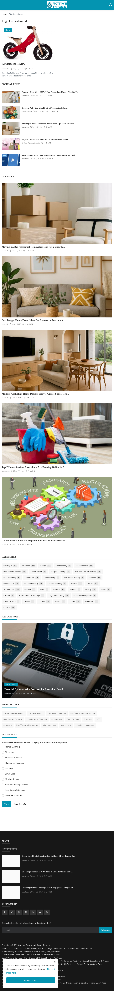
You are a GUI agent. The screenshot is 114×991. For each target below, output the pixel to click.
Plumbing (9, 752)
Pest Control (38, 571)
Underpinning (51, 577)
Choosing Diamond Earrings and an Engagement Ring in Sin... (48, 888)
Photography (63, 565)
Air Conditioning (33, 583)
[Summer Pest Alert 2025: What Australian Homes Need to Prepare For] (11, 97)
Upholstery (31, 577)
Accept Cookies (31, 980)
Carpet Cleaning (60, 571)
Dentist (92, 583)
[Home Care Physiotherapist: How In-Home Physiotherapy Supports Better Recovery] (11, 861)
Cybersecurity (10, 601)
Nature (44, 601)
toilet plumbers (49, 725)
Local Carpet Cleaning (37, 719)
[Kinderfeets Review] (28, 43)
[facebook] (5, 912)
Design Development (84, 595)
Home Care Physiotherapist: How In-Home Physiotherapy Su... (48, 856)
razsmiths (5, 69)
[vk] (40, 912)
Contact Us (18, 948)
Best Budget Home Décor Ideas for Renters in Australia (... (33, 320)
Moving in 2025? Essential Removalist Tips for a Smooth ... (49, 124)
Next (107, 660)
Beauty (90, 589)
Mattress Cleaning (73, 577)
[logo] (57, 4)
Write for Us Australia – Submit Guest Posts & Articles (85, 961)
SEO (98, 719)
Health (76, 583)
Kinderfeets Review (13, 63)
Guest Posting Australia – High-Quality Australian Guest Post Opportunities (58, 948)
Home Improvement (14, 571)
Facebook (91, 601)
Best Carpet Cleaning (12, 719)
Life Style (9, 565)
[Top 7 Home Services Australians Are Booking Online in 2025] (57, 433)
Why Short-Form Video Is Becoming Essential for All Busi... (49, 155)
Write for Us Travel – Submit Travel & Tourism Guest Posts (80, 983)
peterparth (8, 694)
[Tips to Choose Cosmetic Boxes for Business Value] (11, 144)
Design (45, 565)
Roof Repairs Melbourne (27, 725)
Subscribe (105, 930)
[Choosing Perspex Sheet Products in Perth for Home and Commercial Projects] (11, 876)
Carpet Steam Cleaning (13, 713)
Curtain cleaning (56, 583)
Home (4, 14)
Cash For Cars (73, 719)
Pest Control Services (15, 790)
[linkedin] (33, 912)
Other (75, 601)
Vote (6, 804)
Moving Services (12, 779)
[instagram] (19, 912)
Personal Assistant (14, 795)
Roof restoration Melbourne (82, 713)
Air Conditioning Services (16, 784)
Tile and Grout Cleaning (87, 571)
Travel (29, 601)
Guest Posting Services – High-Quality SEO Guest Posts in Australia (32, 958)
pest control (66, 725)
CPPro (24, 143)
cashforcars (56, 719)
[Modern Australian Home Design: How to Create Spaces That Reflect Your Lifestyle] (57, 360)
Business (28, 565)
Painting (9, 768)
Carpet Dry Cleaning (57, 713)
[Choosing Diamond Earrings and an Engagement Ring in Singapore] (11, 892)
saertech (25, 95)
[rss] (47, 912)
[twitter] (12, 912)
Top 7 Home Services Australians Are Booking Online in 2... (34, 467)
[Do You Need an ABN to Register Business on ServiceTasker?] (57, 507)
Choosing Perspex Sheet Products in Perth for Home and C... (48, 872)
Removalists (10, 583)
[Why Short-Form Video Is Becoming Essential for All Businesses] (11, 160)
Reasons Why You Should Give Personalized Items (45, 108)
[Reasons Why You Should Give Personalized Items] (11, 112)
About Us (6, 948)
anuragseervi (7, 471)
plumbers (7, 725)
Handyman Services (14, 763)
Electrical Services (13, 757)
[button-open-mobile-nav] (3, 5)
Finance (58, 589)
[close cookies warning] (55, 961)
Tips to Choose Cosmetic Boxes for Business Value (45, 139)
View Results (20, 804)
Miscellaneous (84, 565)
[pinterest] (26, 912)
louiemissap (27, 111)
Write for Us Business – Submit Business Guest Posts (79, 964)
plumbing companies (85, 725)
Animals (74, 589)
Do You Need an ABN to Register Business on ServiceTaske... (34, 540)
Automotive (11, 589)
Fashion (8, 607)
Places (59, 601)
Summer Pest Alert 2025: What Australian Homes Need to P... (50, 92)
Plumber (94, 577)
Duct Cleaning (11, 577)
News (105, 589)
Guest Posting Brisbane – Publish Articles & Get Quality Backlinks (31, 951)
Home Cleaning (12, 746)
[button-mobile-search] (110, 5)
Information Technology (31, 595)
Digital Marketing (58, 595)
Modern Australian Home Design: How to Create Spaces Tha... (36, 393)
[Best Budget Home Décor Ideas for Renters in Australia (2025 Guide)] (57, 286)
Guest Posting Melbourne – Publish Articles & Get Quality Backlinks (31, 954)
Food (43, 589)
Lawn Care (10, 773)
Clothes (8, 595)
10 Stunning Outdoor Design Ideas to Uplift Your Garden (35, 689)
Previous (7, 660)
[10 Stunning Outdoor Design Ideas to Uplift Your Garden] (57, 660)
